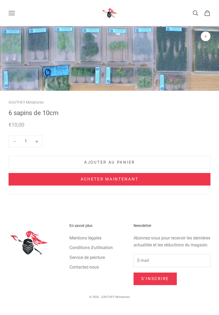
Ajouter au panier (109, 162)
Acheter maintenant (110, 179)
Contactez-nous (84, 267)
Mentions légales (85, 238)
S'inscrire (155, 278)
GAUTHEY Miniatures (26, 102)
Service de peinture (87, 257)
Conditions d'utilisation (91, 247)
